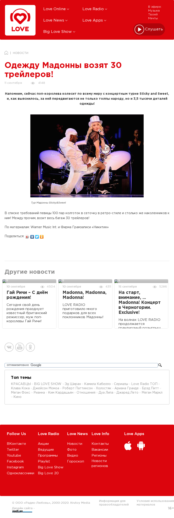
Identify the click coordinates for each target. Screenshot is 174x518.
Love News (54, 20)
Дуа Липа (106, 392)
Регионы (99, 455)
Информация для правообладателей (114, 502)
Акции (43, 443)
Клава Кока (20, 388)
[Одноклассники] (41, 235)
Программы (48, 455)
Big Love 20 (48, 473)
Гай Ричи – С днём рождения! (27, 295)
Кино (17, 397)
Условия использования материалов (155, 502)
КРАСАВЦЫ (21, 384)
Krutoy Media (80, 502)
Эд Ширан (73, 384)
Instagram (15, 467)
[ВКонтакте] (32, 235)
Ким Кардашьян (60, 392)
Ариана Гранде (126, 388)
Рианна (39, 392)
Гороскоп (75, 461)
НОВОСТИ (20, 53)
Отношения (86, 392)
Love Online (55, 9)
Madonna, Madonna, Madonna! (84, 295)
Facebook (15, 461)
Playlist (44, 461)
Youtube (14, 455)
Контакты (100, 443)
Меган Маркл (152, 392)
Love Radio (93, 9)
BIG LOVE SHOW (48, 384)
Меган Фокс (21, 392)
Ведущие (46, 449)
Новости (74, 443)
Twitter (13, 449)
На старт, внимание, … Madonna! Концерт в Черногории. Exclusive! (139, 303)
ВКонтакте (16, 443)
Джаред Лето (127, 392)
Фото (72, 449)
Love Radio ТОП (144, 384)
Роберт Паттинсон (77, 388)
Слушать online (154, 29)
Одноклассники (20, 473)
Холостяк (103, 388)
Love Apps (93, 20)
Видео (72, 455)
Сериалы (121, 384)
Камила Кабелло (97, 384)
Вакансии (100, 449)
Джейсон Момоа (46, 388)
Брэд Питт (150, 388)
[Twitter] (37, 235)
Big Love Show (58, 32)
